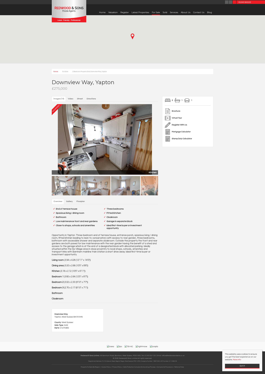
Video (70, 99)
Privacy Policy (117, 367)
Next (163, 139)
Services (174, 12)
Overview (58, 201)
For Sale (156, 12)
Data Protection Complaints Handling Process (139, 367)
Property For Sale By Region (90, 367)
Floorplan (80, 201)
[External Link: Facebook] (227, 2)
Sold (165, 12)
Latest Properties (140, 12)
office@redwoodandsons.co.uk (173, 355)
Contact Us (198, 12)
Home (102, 12)
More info (237, 360)
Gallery (69, 201)
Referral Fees (179, 367)
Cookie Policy (106, 367)
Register (124, 12)
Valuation (113, 12)
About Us (185, 12)
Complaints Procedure (165, 367)
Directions (91, 99)
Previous (47, 139)
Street (80, 99)
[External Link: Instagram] (231, 2)
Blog (209, 12)
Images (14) (59, 99)
